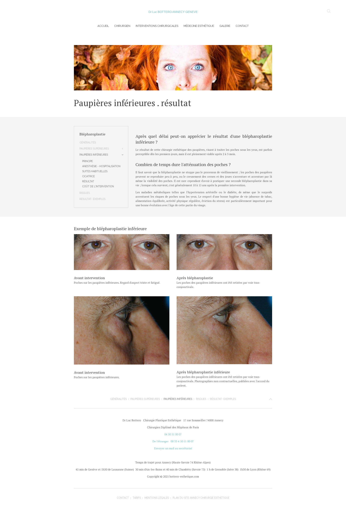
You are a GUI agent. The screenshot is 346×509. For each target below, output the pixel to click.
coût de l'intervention (98, 186)
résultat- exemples (92, 199)
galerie (224, 26)
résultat (88, 181)
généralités (87, 142)
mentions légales (157, 497)
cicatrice (88, 176)
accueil (103, 26)
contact (242, 26)
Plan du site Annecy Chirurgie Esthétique (201, 497)
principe (87, 161)
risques (84, 192)
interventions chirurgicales (157, 26)
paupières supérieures (94, 148)
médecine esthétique (199, 26)
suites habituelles (94, 171)
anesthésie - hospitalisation (101, 166)
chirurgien (122, 26)
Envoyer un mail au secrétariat (173, 448)
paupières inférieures (93, 154)
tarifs (137, 497)
